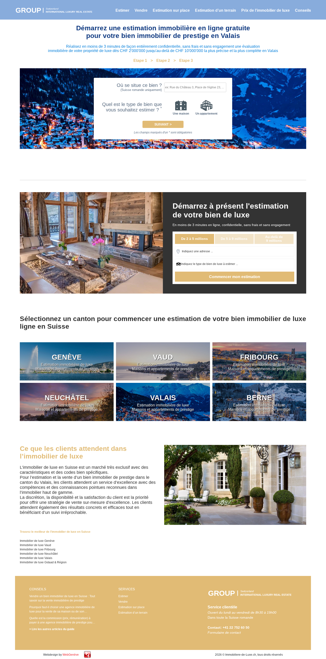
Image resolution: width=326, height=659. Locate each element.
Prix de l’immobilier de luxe (265, 10)
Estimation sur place (171, 10)
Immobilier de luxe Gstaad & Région (43, 562)
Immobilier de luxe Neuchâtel (39, 553)
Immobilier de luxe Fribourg (37, 549)
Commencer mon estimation (234, 277)
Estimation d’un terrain (215, 10)
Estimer (122, 10)
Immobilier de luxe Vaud (35, 545)
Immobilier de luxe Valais (36, 558)
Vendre (141, 10)
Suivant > (163, 124)
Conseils (303, 10)
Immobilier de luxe (57, 10)
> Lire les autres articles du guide (51, 629)
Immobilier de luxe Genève (37, 541)
